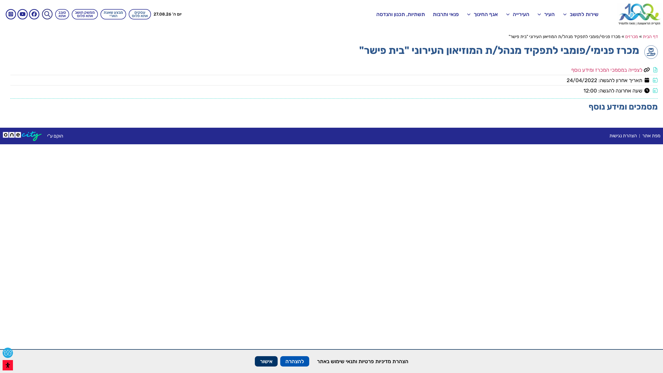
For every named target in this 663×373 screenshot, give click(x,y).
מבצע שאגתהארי (113, 14)
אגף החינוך (486, 14)
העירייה (521, 14)
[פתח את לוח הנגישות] (8, 365)
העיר (549, 14)
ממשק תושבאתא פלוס (85, 14)
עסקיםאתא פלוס (140, 14)
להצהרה (294, 361)
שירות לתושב (584, 14)
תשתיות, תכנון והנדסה (400, 14)
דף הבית (650, 36)
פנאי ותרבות (446, 14)
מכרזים (631, 36)
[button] (47, 14)
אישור (266, 361)
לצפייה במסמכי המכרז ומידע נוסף (606, 70)
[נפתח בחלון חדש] (22, 136)
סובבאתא (62, 14)
